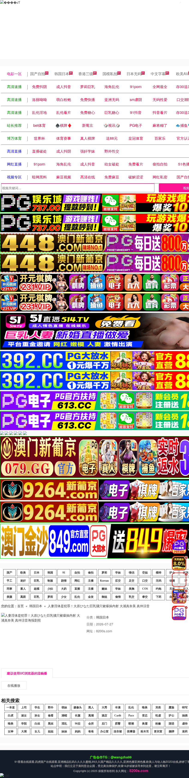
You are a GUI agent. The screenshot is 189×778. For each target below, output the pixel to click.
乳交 (131, 596)
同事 (9, 588)
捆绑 (171, 731)
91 (63, 572)
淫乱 (64, 723)
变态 (145, 715)
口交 (145, 580)
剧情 (64, 580)
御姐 (104, 596)
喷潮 (131, 723)
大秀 (104, 707)
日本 (36, 572)
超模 (36, 588)
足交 (131, 580)
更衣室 (158, 731)
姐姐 (50, 731)
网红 (77, 580)
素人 (23, 588)
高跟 (23, 596)
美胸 (131, 588)
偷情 (118, 596)
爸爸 (91, 731)
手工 (9, 580)
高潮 (91, 715)
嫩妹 (104, 588)
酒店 (104, 715)
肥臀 (118, 723)
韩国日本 (61, 73)
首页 (20, 605)
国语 (171, 723)
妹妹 (64, 731)
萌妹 (64, 707)
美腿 (9, 596)
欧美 (23, 572)
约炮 (158, 588)
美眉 (145, 723)
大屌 (24, 731)
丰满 (118, 707)
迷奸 (23, 580)
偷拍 (91, 572)
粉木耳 (145, 731)
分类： (91, 617)
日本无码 (134, 73)
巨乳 (36, 580)
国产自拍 (37, 73)
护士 (171, 715)
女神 (10, 731)
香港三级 (85, 73)
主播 (91, 580)
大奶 (64, 588)
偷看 (50, 715)
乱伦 (77, 596)
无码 (158, 580)
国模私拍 (110, 73)
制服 (50, 580)
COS (145, 588)
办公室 (104, 731)
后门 (104, 723)
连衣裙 (118, 731)
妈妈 (77, 731)
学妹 (118, 572)
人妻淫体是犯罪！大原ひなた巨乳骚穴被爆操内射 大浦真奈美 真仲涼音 (99, 605)
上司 (24, 707)
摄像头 (78, 707)
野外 (50, 707)
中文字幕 (158, 73)
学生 (37, 707)
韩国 (50, 572)
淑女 (24, 715)
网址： (91, 631)
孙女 (37, 715)
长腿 (77, 715)
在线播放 (13, 685)
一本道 (10, 707)
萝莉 (104, 572)
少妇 (50, 588)
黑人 (91, 707)
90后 (77, 723)
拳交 (145, 596)
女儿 (37, 731)
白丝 (37, 723)
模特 (158, 572)
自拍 (77, 572)
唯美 (145, 707)
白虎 (10, 715)
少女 (64, 596)
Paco (131, 715)
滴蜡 (64, 715)
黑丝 (50, 723)
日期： (91, 624)
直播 (77, 588)
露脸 (171, 707)
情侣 (131, 572)
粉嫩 (158, 723)
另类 (158, 707)
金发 (91, 596)
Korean (104, 580)
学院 (24, 723)
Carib (117, 715)
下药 (158, 596)
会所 (91, 723)
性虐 (158, 715)
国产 (9, 572)
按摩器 (131, 731)
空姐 (145, 572)
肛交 (118, 580)
